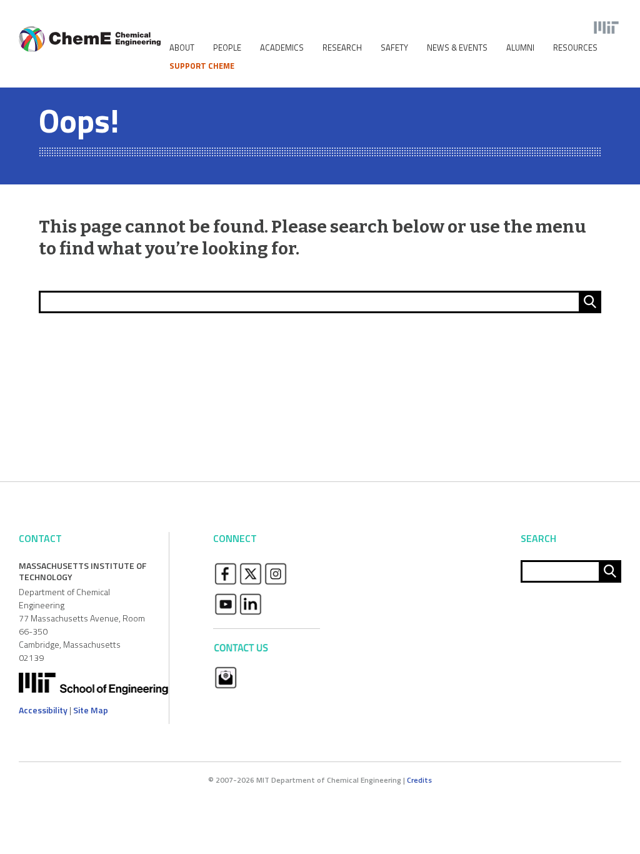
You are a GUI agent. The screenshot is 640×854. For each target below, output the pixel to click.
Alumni (520, 48)
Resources (575, 48)
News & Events (457, 48)
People (227, 48)
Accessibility (43, 709)
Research (342, 48)
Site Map (90, 709)
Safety (394, 48)
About (181, 48)
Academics (282, 48)
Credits (419, 780)
